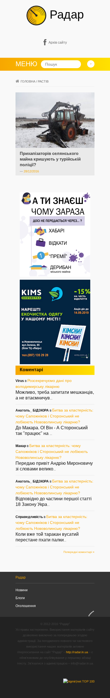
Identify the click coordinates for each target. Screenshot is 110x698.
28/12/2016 (31, 171)
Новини (22, 590)
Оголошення (26, 606)
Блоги (20, 598)
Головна (28, 81)
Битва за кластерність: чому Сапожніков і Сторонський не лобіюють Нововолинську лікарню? (54, 416)
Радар (65, 14)
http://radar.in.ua (77, 652)
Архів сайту (58, 43)
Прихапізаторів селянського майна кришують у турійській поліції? (50, 159)
